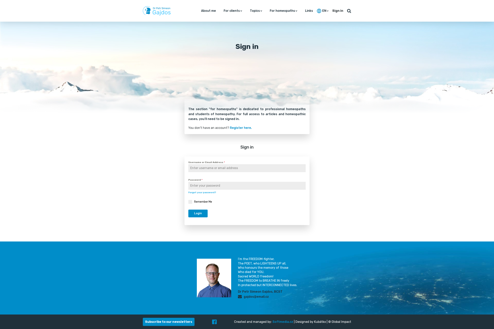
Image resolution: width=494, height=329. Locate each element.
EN (324, 11)
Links (309, 11)
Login (198, 213)
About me (208, 11)
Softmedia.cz (282, 322)
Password (195, 180)
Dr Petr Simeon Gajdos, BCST (260, 291)
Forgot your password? (202, 192)
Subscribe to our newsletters (168, 322)
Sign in (337, 11)
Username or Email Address (206, 162)
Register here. (241, 128)
